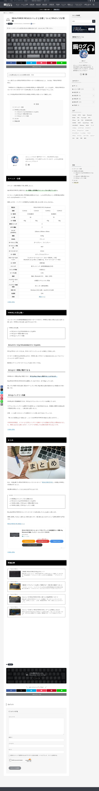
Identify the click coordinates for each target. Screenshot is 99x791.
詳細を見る (56, 9)
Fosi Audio (83, 117)
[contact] (94, 1)
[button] (11, 63)
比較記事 (77, 95)
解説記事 (77, 102)
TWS (92, 122)
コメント (12, 716)
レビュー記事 (79, 89)
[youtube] (90, 1)
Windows (82, 125)
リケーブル (86, 135)
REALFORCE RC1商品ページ (16, 523)
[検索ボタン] (93, 5)
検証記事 (77, 92)
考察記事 (10, 23)
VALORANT (75, 125)
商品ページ (42, 296)
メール (11, 743)
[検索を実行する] (93, 21)
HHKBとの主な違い (20, 109)
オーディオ (81, 128)
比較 (77, 138)
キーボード (88, 128)
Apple (84, 115)
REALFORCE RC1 (47, 482)
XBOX (87, 125)
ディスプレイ (75, 133)
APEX (79, 115)
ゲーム (73, 130)
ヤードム (79, 135)
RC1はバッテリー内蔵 (23, 116)
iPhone (74, 120)
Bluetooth (89, 115)
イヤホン (74, 128)
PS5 (82, 120)
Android (74, 115)
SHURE (74, 122)
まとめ (16, 118)
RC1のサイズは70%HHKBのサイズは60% (27, 112)
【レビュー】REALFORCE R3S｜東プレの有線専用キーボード (40, 597)
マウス (73, 135)
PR (75, 85)
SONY (79, 122)
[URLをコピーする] (2, 404)
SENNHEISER (88, 120)
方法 (73, 138)
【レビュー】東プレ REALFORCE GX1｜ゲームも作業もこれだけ (41, 609)
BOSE (73, 117)
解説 (85, 138)
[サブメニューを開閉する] (94, 89)
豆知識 (76, 105)
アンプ (92, 125)
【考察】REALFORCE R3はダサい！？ (33, 571)
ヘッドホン (83, 133)
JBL (78, 120)
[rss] (92, 1)
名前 (10, 737)
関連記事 (17, 121)
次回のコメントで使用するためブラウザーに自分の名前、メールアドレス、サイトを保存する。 (34, 755)
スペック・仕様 (19, 107)
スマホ (87, 130)
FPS (89, 117)
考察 (81, 138)
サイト (10, 749)
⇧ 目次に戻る (11, 302)
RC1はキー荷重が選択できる (24, 114)
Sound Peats (86, 122)
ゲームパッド (80, 130)
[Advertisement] (36, 141)
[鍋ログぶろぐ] (8, 5)
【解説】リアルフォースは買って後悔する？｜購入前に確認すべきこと (42, 585)
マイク (89, 133)
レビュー (92, 135)
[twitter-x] (88, 1)
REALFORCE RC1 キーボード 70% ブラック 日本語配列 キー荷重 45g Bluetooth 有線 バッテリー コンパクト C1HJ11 (42, 531)
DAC (78, 117)
